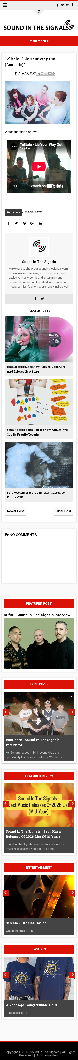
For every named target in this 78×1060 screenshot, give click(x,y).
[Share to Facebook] (50, 74)
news (39, 212)
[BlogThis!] (42, 74)
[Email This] (38, 74)
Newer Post (15, 511)
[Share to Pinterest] (53, 74)
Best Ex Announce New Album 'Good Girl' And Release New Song (36, 369)
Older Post (63, 511)
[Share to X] (46, 74)
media (29, 212)
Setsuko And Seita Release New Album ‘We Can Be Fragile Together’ (37, 432)
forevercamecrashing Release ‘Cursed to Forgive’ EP (36, 495)
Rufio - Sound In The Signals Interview (37, 615)
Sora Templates (47, 1055)
